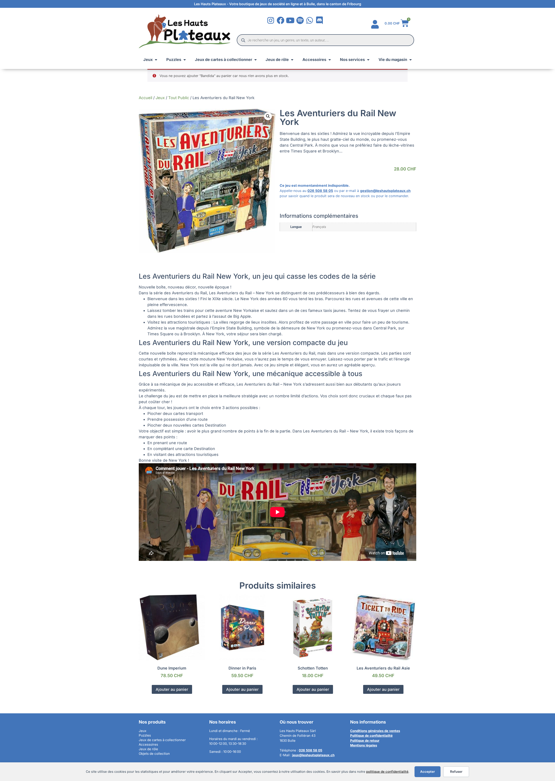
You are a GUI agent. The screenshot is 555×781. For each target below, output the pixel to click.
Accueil (145, 97)
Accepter (427, 772)
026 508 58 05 (320, 190)
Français (319, 227)
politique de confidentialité (387, 772)
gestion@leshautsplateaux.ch (385, 190)
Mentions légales (363, 745)
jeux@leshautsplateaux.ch (313, 755)
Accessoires (314, 59)
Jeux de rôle (277, 59)
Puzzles (173, 59)
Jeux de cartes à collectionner (223, 59)
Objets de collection (154, 754)
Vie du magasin (393, 59)
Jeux (148, 59)
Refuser (456, 772)
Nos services (352, 59)
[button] (268, 116)
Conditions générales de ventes (375, 731)
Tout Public (178, 97)
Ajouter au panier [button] (172, 689)
